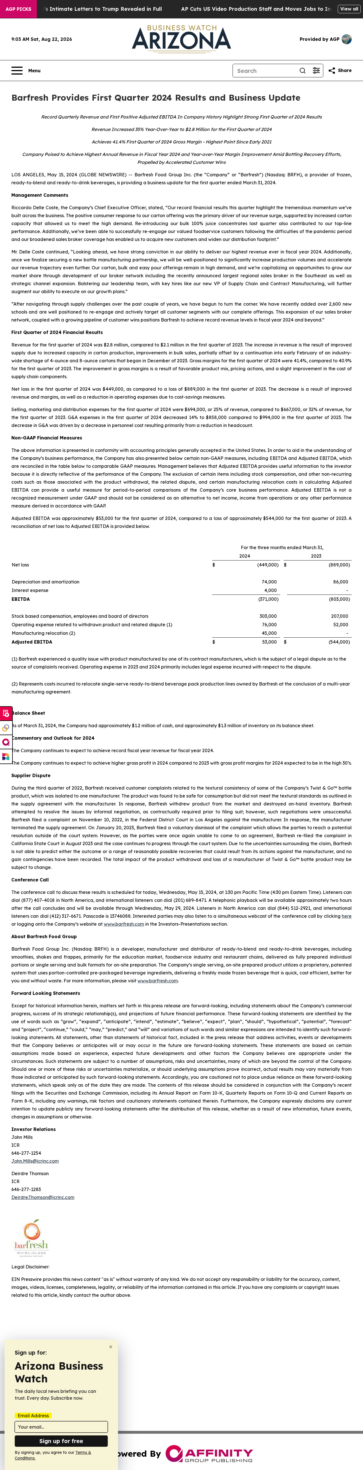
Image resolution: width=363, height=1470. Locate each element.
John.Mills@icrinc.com (35, 1161)
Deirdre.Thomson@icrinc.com (42, 1197)
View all (349, 9)
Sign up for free (61, 1440)
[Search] (302, 70)
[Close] (110, 1347)
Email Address (33, 1415)
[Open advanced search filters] (316, 70)
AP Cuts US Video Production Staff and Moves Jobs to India (260, 9)
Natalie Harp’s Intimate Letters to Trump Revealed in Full (86, 9)
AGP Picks (18, 9)
